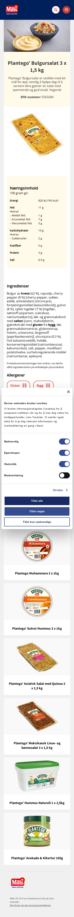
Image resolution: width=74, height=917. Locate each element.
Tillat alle (37, 500)
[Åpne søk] (56, 10)
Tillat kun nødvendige (37, 521)
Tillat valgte (37, 511)
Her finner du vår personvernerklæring (30, 905)
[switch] (64, 453)
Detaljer (58, 490)
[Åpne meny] (66, 10)
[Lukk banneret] (68, 391)
